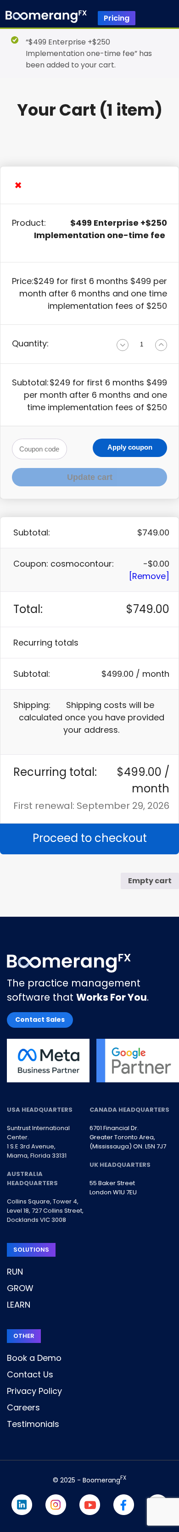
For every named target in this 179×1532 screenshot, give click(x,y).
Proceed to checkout (90, 838)
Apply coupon (129, 447)
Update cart (89, 477)
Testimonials (33, 1424)
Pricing (116, 18)
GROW (20, 1288)
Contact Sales (40, 1019)
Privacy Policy (34, 1391)
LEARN (18, 1304)
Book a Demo (34, 1358)
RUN (15, 1271)
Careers (23, 1407)
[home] (46, 18)
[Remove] (149, 576)
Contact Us (30, 1374)
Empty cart (150, 880)
